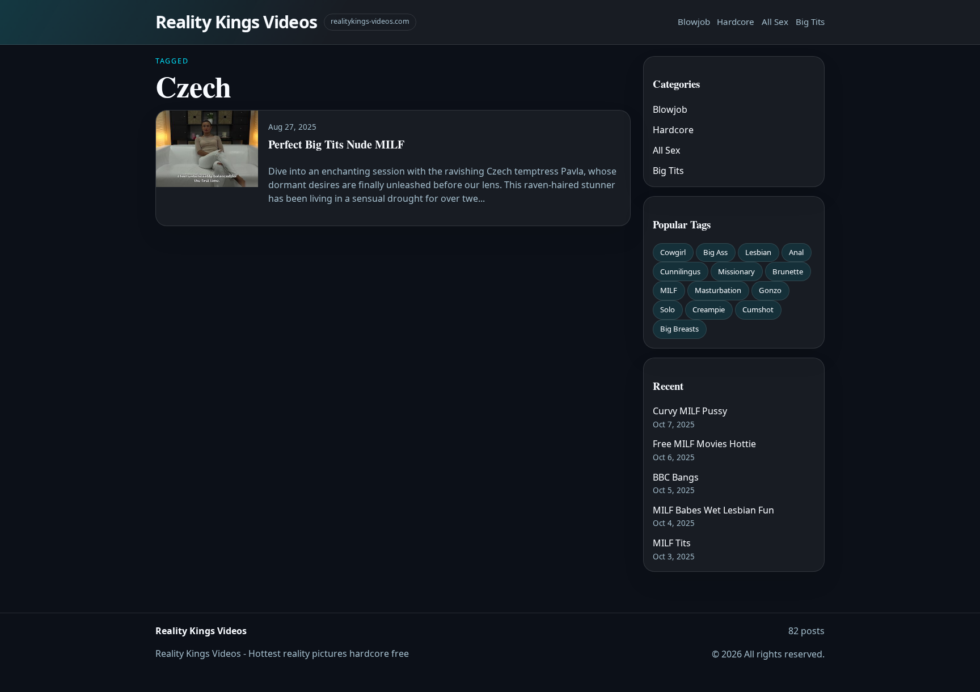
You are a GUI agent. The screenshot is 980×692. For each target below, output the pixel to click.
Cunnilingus (680, 271)
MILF (668, 290)
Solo (667, 309)
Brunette (787, 271)
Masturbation (718, 290)
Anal (796, 252)
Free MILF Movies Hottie (704, 444)
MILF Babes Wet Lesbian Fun (713, 510)
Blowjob (694, 21)
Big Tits (810, 21)
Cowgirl (673, 252)
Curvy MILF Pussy (690, 411)
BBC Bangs (676, 477)
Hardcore (735, 21)
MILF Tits (672, 543)
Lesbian (758, 252)
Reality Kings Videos (236, 21)
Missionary (736, 271)
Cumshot (758, 309)
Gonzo (770, 290)
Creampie (708, 309)
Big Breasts (679, 329)
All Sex (775, 21)
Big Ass (715, 252)
